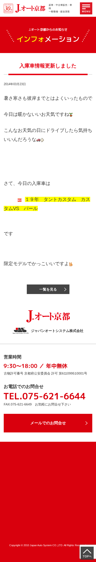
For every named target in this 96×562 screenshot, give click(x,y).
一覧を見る (48, 289)
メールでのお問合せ (48, 423)
